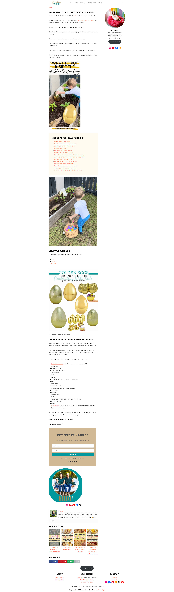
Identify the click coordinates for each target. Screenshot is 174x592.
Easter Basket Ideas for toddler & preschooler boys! (69, 155)
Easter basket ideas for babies (63, 150)
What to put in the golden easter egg (65, 168)
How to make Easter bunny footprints (65, 144)
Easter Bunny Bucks (57, 364)
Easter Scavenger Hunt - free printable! (65, 166)
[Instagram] (52, 521)
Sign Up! (80, 577)
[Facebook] (50, 521)
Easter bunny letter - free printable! (64, 146)
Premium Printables (87, 582)
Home (50, 7)
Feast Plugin (101, 590)
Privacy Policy (60, 577)
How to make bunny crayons (62, 141)
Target (53, 259)
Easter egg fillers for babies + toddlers (65, 161)
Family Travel (92, 2)
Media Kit (114, 580)
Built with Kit (72, 462)
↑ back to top (87, 568)
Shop (100, 2)
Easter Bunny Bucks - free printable (64, 163)
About (70, 2)
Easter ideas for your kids (85, 20)
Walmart (53, 263)
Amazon (53, 261)
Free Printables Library (87, 580)
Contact (114, 577)
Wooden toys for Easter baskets (63, 152)
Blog (76, 2)
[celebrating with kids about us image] (65, 485)
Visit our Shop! (59, 580)
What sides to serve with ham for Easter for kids (68, 170)
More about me (114, 41)
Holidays (83, 2)
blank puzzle (55, 405)
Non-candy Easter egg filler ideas (64, 159)
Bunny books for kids (60, 148)
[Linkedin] (54, 521)
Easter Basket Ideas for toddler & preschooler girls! (69, 157)
